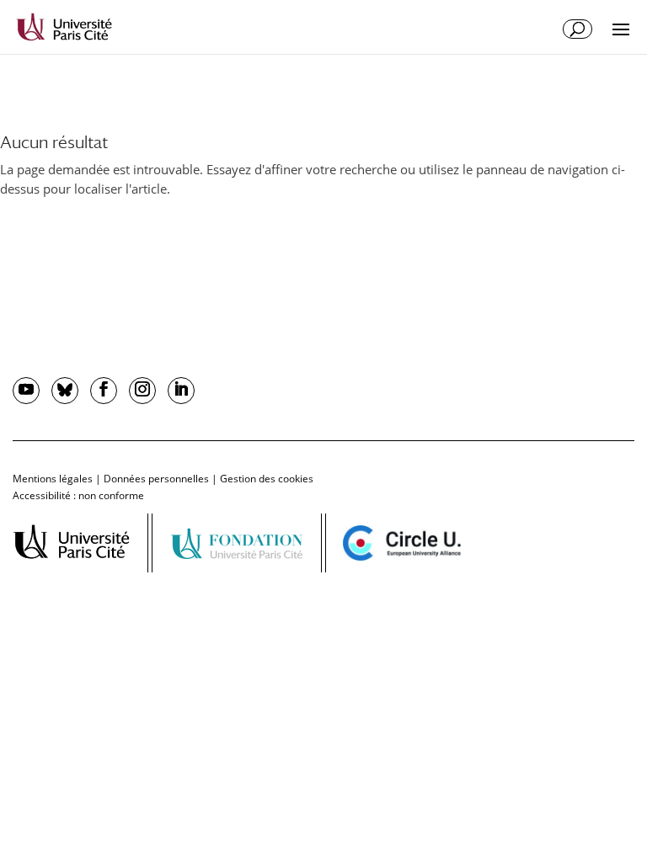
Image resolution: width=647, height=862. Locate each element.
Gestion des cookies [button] (266, 478)
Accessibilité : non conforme (78, 495)
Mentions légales (53, 478)
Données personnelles (156, 478)
